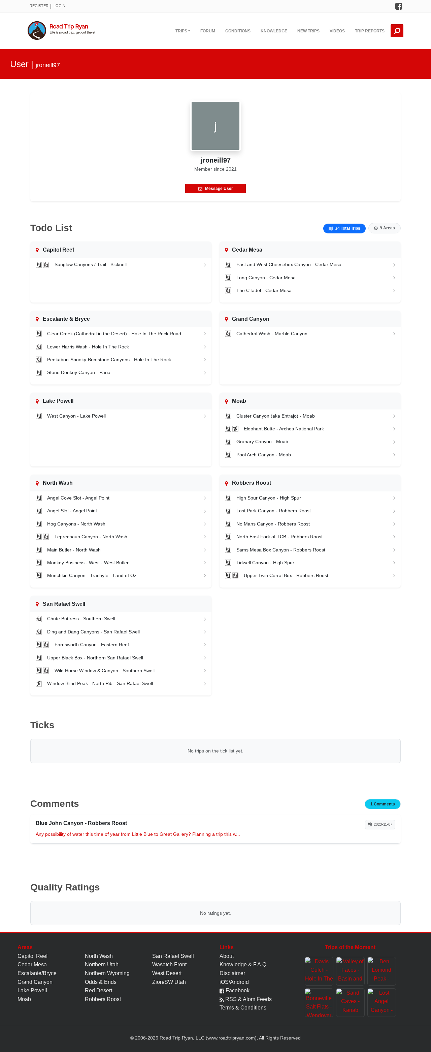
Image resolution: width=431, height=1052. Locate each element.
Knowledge (274, 31)
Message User (219, 188)
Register (39, 6)
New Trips (308, 31)
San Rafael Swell (173, 956)
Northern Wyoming (107, 973)
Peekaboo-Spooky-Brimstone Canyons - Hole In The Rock (109, 359)
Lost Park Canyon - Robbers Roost (273, 510)
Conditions (238, 31)
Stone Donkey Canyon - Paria (78, 372)
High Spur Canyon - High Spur (268, 498)
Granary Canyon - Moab (262, 441)
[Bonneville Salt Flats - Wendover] (319, 1002)
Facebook (237, 990)
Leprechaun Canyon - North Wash (91, 536)
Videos (337, 31)
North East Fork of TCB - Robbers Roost (279, 536)
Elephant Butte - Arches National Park (284, 428)
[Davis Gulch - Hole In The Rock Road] (319, 971)
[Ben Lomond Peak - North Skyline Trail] (381, 971)
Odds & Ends (101, 982)
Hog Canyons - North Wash (76, 524)
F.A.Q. (260, 964)
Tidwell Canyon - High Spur (265, 562)
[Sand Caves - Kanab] (350, 1002)
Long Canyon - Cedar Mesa (266, 277)
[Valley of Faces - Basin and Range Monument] (350, 971)
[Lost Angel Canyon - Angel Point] (381, 1002)
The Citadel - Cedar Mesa (264, 290)
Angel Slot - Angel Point (72, 510)
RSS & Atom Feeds (248, 999)
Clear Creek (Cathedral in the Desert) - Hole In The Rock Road (114, 333)
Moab (24, 999)
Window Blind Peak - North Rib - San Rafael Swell (100, 683)
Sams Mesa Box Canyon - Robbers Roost (280, 549)
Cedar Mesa (32, 964)
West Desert (166, 973)
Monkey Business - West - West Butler (88, 562)
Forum (207, 31)
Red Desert (98, 990)
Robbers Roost (103, 999)
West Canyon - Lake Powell (76, 416)
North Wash (99, 956)
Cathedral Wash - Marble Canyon (271, 333)
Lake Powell (32, 990)
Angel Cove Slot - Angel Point (78, 498)
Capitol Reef (32, 956)
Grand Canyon (35, 982)
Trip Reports (370, 31)
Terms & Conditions (243, 1008)
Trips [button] (181, 31)
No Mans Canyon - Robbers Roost (273, 524)
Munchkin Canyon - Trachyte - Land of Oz (91, 575)
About (227, 956)
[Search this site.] (397, 30)
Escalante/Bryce (37, 973)
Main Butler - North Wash (74, 549)
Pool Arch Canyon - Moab (263, 454)
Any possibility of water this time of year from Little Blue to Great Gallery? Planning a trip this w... (138, 834)
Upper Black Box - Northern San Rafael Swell (95, 657)
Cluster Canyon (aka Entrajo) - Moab (275, 416)
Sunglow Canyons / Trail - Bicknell (91, 264)
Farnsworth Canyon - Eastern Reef (92, 644)
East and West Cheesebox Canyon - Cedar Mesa (288, 264)
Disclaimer (232, 973)
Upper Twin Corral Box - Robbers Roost (286, 575)
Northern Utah (102, 964)
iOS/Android (234, 982)
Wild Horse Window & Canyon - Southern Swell (105, 670)
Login (59, 6)
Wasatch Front (169, 964)
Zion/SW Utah (169, 982)
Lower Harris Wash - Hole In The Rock (88, 346)
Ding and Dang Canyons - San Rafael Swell (93, 631)
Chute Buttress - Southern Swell (81, 618)
